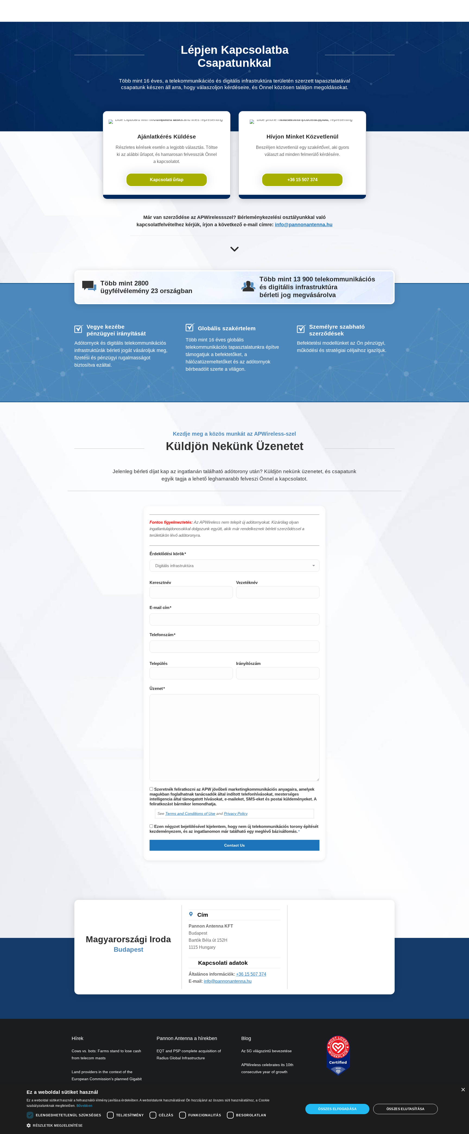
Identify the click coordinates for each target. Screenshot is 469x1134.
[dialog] (234, 1109)
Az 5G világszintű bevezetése (266, 1051)
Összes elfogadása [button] (337, 1109)
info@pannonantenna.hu (303, 224)
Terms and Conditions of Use (190, 813)
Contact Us (234, 845)
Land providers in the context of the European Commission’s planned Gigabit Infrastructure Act (107, 1079)
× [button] (463, 1090)
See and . (202, 813)
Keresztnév (160, 582)
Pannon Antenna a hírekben (187, 1038)
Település (158, 663)
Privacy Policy (235, 813)
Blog (246, 1038)
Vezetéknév (247, 582)
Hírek (77, 1038)
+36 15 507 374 (251, 974)
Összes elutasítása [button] (405, 1109)
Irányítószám (248, 663)
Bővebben (84, 1106)
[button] (161, 1126)
